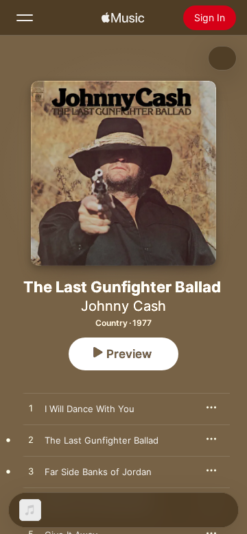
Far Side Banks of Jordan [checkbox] (98, 471)
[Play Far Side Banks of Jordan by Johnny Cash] (31, 472)
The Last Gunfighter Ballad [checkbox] (101, 440)
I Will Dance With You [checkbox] (89, 408)
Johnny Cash (123, 306)
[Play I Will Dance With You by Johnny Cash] (31, 409)
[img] (123, 18)
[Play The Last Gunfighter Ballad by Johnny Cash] (31, 440)
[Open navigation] (25, 18)
